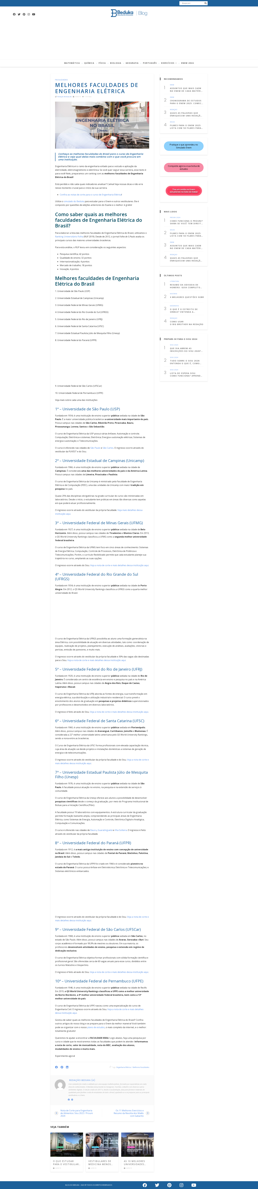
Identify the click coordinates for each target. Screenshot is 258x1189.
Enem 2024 (187, 63)
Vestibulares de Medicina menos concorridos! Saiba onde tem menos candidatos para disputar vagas (102, 1163)
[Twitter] (19, 14)
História (173, 293)
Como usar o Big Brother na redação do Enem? (187, 323)
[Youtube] (33, 14)
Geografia (132, 63)
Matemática (72, 63)
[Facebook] (14, 14)
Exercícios (167, 63)
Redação (173, 109)
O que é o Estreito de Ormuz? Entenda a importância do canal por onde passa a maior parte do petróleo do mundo (185, 310)
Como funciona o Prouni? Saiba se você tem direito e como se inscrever (186, 222)
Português (150, 63)
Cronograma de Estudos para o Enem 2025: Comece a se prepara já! (186, 102)
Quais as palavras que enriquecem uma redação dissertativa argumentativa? (186, 114)
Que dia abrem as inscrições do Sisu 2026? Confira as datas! (185, 349)
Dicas (172, 122)
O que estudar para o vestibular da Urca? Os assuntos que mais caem (66, 1163)
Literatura (174, 281)
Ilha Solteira (121, 830)
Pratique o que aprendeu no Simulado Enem (184, 146)
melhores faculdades (141, 1067)
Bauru (93, 830)
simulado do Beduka (74, 201)
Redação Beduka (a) (64, 97)
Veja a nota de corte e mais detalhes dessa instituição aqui (119, 565)
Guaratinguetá (105, 830)
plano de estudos (96, 1027)
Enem (172, 85)
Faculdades (61, 80)
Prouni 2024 (175, 217)
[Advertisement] (129, 39)
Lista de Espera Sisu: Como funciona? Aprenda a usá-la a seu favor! (186, 374)
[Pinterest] (24, 14)
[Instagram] (29, 14)
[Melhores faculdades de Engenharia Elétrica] (102, 125)
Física (102, 63)
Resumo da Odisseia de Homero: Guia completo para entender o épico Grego (185, 286)
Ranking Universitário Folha (69, 236)
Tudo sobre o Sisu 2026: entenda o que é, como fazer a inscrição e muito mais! (186, 362)
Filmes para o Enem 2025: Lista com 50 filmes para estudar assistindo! (185, 126)
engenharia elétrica (124, 1067)
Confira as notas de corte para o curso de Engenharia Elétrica (90, 194)
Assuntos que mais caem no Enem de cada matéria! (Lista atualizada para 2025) (186, 89)
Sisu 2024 (174, 345)
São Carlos (108, 447)
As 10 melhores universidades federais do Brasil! (137, 1163)
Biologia (115, 63)
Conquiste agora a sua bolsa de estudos (184, 167)
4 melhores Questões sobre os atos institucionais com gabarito (187, 297)
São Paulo (95, 447)
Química (89, 63)
